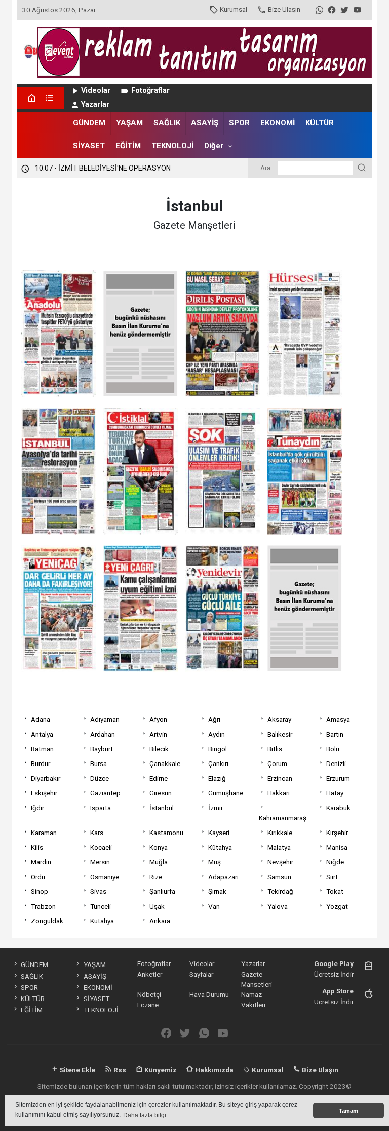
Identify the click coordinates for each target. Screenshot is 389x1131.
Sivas (98, 891)
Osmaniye (104, 877)
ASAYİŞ (204, 122)
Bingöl (217, 749)
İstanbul (161, 808)
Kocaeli (101, 847)
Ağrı (214, 719)
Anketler (149, 974)
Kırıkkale (279, 832)
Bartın (334, 734)
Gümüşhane (225, 793)
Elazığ (217, 778)
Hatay (334, 793)
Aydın (216, 734)
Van (214, 906)
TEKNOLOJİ (172, 145)
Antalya (42, 734)
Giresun (160, 793)
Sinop (39, 891)
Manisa (336, 847)
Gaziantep (105, 793)
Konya (158, 847)
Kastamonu (166, 832)
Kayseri (218, 832)
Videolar (95, 90)
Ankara (159, 921)
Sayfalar (201, 974)
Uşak (157, 906)
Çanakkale (164, 763)
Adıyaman (105, 719)
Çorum (277, 763)
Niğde (335, 862)
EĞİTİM (128, 145)
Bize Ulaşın (284, 9)
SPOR (239, 122)
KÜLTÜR (319, 122)
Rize (155, 877)
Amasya (338, 719)
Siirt (332, 877)
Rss (119, 1070)
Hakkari (278, 793)
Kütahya (220, 847)
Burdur (40, 763)
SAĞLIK (166, 122)
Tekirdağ (280, 891)
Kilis (37, 847)
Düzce (99, 778)
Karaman (44, 832)
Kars (96, 832)
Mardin (41, 862)
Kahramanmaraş (282, 818)
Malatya (279, 847)
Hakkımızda (213, 1070)
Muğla (158, 862)
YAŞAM (129, 122)
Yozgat (337, 906)
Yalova (277, 906)
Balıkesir (279, 734)
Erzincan (279, 778)
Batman (42, 749)
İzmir (215, 808)
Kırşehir (337, 832)
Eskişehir (44, 793)
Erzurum (338, 778)
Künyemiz (160, 1070)
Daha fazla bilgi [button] (144, 1115)
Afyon (158, 719)
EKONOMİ (277, 122)
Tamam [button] (348, 1111)
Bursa (98, 763)
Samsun (279, 877)
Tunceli (100, 906)
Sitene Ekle (76, 1070)
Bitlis (274, 749)
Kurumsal (233, 9)
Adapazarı (223, 877)
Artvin (158, 734)
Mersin (100, 862)
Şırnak (217, 891)
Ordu (38, 877)
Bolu (332, 749)
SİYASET (89, 145)
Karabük (338, 808)
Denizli (336, 763)
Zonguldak (47, 921)
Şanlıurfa (162, 891)
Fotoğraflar (150, 90)
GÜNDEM (89, 122)
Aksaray (279, 719)
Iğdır (37, 808)
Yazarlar (95, 104)
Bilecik (159, 749)
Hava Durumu (209, 994)
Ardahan (102, 734)
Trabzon (43, 906)
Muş (214, 862)
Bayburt (101, 749)
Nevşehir (280, 862)
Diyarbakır (45, 778)
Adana (40, 719)
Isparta (100, 808)
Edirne (158, 778)
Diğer (213, 145)
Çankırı (218, 763)
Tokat (334, 891)
